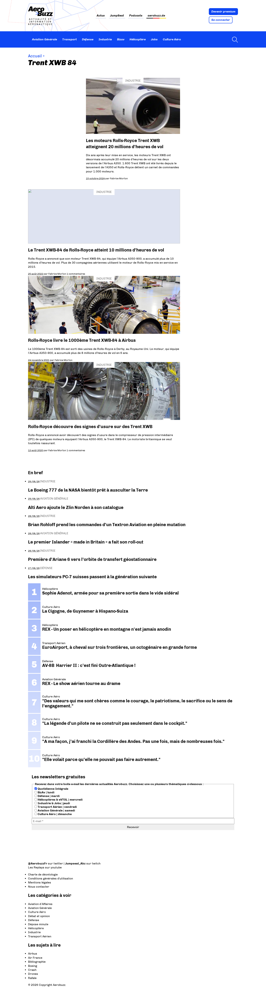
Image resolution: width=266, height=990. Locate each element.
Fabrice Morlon (119, 178)
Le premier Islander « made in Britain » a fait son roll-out (85, 542)
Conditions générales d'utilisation (50, 878)
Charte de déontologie (43, 874)
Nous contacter (38, 886)
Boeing (32, 966)
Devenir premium (223, 11)
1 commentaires (76, 273)
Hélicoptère (138, 39)
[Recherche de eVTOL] (234, 39)
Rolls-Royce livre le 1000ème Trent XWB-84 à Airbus (82, 340)
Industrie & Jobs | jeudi (53, 803)
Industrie (105, 39)
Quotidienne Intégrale (52, 788)
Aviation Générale (44, 39)
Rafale (32, 978)
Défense (87, 39)
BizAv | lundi (45, 792)
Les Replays (36, 867)
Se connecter (220, 20)
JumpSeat (117, 15)
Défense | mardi (48, 796)
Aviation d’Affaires (40, 904)
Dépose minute (38, 924)
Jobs (154, 39)
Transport (69, 39)
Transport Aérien (39, 936)
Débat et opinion (39, 916)
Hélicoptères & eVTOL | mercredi (60, 799)
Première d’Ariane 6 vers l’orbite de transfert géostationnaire (92, 559)
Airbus (32, 953)
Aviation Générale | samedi (56, 810)
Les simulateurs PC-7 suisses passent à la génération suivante (92, 576)
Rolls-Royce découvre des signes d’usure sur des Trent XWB (90, 426)
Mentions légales (39, 882)
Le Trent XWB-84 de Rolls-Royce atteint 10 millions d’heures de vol (96, 250)
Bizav (120, 39)
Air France (35, 957)
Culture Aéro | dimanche (54, 814)
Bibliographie (37, 961)
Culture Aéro (172, 39)
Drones (33, 974)
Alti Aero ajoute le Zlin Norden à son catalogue (75, 507)
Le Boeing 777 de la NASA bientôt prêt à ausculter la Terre (88, 490)
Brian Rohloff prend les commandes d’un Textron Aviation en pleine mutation (106, 524)
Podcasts (135, 15)
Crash (32, 970)
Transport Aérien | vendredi (57, 807)
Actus (101, 15)
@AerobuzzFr (37, 863)
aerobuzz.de (156, 15)
